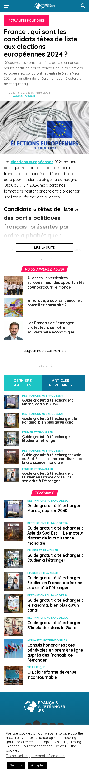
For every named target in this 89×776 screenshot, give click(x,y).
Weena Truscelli (24, 96)
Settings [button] (16, 765)
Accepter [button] (37, 765)
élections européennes (32, 161)
